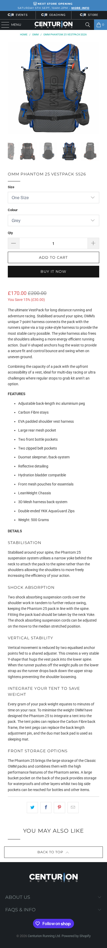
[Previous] (12, 88)
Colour (13, 210)
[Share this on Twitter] (32, 807)
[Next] (95, 88)
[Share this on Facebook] (45, 807)
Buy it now (53, 271)
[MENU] (2, 25)
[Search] (88, 25)
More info (80, 8)
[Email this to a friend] (73, 807)
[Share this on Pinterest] (59, 807)
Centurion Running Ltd (44, 936)
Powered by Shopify (76, 936)
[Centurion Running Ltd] (53, 25)
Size (11, 187)
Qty (10, 233)
